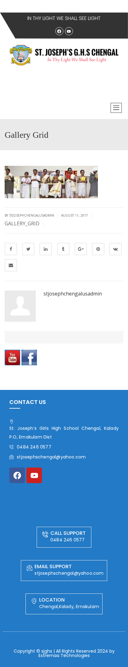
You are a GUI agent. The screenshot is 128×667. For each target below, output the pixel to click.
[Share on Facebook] (11, 249)
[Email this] (11, 265)
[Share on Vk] (115, 249)
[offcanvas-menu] (116, 108)
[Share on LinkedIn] (45, 249)
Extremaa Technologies (64, 655)
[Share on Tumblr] (63, 249)
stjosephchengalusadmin (72, 293)
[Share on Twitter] (28, 249)
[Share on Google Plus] (81, 249)
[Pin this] (98, 249)
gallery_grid (22, 223)
